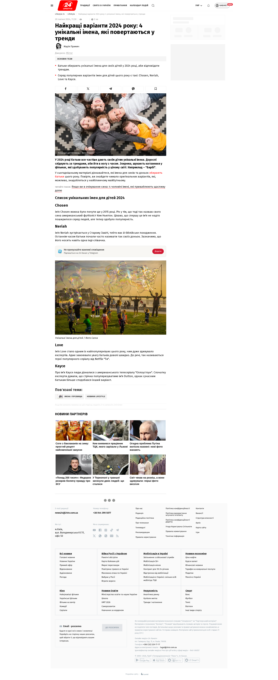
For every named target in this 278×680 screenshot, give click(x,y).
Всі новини (66, 553)
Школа (105, 598)
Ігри (197, 532)
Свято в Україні (102, 5)
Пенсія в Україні (193, 577)
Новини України (67, 561)
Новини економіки (195, 553)
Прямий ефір (66, 565)
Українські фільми (68, 598)
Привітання (120, 5)
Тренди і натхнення (152, 602)
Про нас (139, 508)
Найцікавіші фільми (69, 594)
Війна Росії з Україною (114, 553)
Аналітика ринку (151, 594)
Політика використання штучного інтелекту (176, 514)
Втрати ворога (108, 581)
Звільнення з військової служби (158, 557)
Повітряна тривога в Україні (115, 569)
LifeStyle (71, 14)
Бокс (187, 594)
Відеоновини (66, 569)
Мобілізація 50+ (150, 561)
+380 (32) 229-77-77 (151, 644)
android (142, 660)
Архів (198, 523)
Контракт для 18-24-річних (156, 569)
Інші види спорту (193, 610)
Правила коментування (176, 531)
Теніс (187, 602)
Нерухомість (150, 590)
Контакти (200, 508)
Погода (63, 577)
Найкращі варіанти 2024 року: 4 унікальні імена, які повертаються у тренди (112, 14)
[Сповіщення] (208, 5)
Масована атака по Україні (114, 573)
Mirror (69, 53)
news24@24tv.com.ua (66, 513)
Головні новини (67, 557)
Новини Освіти (110, 590)
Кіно (62, 590)
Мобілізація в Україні (155, 553)
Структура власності (205, 518)
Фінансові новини (194, 565)
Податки (189, 573)
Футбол (189, 598)
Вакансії (199, 513)
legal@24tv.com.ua (168, 647)
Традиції (85, 5)
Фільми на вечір (67, 602)
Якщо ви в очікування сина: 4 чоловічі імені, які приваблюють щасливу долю (110, 188)
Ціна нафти (190, 557)
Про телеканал (142, 523)
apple (159, 660)
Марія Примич (71, 46)
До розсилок (112, 628)
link (94, 530)
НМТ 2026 (106, 602)
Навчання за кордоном (113, 610)
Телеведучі (140, 528)
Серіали (63, 610)
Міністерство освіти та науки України (119, 594)
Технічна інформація (175, 536)
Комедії (63, 606)
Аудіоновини (66, 573)
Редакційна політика (145, 518)
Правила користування (146, 537)
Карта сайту (201, 528)
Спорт (188, 590)
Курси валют (191, 561)
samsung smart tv (192, 660)
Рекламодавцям (143, 532)
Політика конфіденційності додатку (178, 521)
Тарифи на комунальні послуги (200, 569)
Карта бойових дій (110, 561)
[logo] (67, 5)
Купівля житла (150, 598)
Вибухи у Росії (108, 577)
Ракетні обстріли (110, 557)
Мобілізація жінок (152, 565)
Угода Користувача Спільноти (179, 527)
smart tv (175, 660)
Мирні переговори (110, 565)
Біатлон (189, 606)
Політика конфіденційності (178, 508)
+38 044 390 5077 (102, 513)
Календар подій (139, 5)
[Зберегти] (155, 88)
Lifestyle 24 (60, 14)
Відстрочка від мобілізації (155, 573)
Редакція (139, 513)
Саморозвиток (108, 606)
